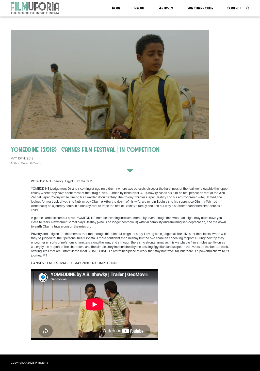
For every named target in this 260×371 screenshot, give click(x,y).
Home (116, 8)
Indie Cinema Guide (200, 8)
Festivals (166, 8)
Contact (234, 8)
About (140, 8)
